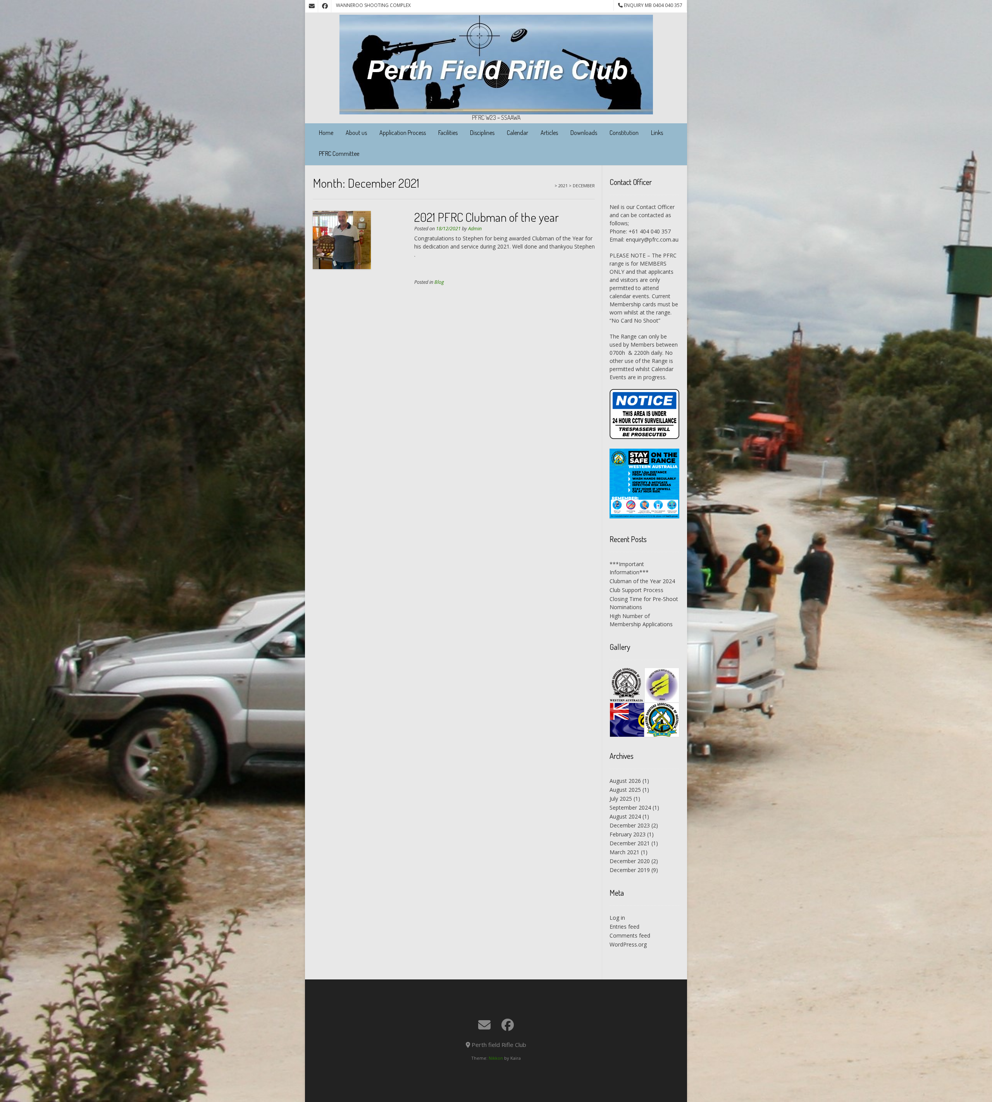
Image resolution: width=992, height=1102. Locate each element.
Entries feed (624, 926)
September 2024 (630, 807)
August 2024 (625, 816)
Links (657, 132)
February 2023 (628, 834)
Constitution (624, 132)
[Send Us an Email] (311, 6)
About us (356, 132)
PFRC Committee (339, 153)
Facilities (448, 132)
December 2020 (630, 861)
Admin (475, 228)
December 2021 (630, 843)
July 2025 (621, 798)
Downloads (583, 132)
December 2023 (630, 825)
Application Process (402, 132)
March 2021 (624, 852)
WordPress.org (628, 944)
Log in (617, 917)
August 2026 (625, 780)
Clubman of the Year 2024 (642, 581)
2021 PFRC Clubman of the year (486, 217)
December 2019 (630, 870)
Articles (549, 132)
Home (326, 132)
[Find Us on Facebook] (324, 6)
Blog (439, 282)
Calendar (517, 132)
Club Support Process (636, 590)
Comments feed (630, 935)
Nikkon (496, 1058)
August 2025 (625, 789)
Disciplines (482, 132)
